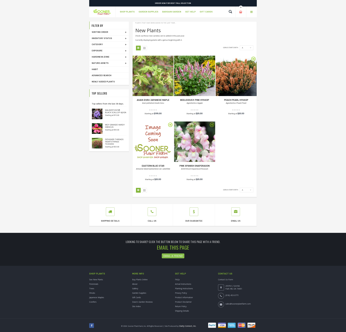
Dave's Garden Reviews (142, 302)
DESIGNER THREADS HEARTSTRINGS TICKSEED (114, 141)
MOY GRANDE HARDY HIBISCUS (115, 126)
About (134, 284)
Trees (91, 288)
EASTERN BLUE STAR (153, 166)
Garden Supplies (139, 293)
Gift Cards (136, 297)
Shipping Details (182, 311)
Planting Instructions (184, 288)
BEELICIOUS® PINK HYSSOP (194, 100)
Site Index (136, 306)
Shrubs (92, 293)
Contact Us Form (225, 279)
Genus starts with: (230, 47)
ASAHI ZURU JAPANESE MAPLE (153, 100)
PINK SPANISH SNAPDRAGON (194, 166)
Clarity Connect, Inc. (187, 326)
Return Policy (181, 306)
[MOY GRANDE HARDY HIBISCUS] (96, 128)
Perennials (93, 284)
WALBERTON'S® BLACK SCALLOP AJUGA (115, 111)
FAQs (177, 279)
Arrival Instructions (183, 284)
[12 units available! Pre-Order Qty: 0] (236, 76)
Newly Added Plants (103, 82)
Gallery (135, 288)
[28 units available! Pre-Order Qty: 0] (153, 142)
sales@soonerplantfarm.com (238, 303)
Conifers (93, 302)
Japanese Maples (96, 297)
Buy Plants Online (140, 279)
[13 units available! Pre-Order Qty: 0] (194, 76)
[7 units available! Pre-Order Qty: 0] (194, 142)
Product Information (184, 297)
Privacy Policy (181, 293)
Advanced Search (102, 75)
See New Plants (96, 279)
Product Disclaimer (183, 302)
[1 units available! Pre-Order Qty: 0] (153, 76)
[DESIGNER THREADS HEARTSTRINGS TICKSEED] (96, 143)
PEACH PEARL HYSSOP (236, 100)
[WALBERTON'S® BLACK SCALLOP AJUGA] (96, 113)
